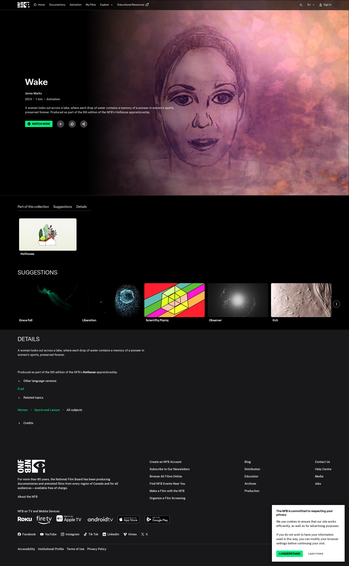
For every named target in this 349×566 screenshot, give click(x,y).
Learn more (315, 553)
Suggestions (62, 207)
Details (81, 207)
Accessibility (26, 549)
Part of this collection (33, 207)
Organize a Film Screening (167, 498)
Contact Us (322, 462)
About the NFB (28, 496)
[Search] (301, 5)
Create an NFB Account (165, 462)
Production (251, 491)
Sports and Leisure (47, 410)
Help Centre (323, 469)
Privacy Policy (96, 549)
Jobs (318, 483)
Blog (247, 462)
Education (251, 476)
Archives (250, 483)
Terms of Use (75, 549)
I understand (289, 553)
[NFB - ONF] (23, 5)
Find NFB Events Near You (167, 483)
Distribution (252, 469)
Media (319, 476)
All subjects (74, 410)
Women (23, 410)
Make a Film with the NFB (167, 491)
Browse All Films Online (166, 476)
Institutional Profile (51, 549)
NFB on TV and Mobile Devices (38, 511)
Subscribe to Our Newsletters (170, 469)
